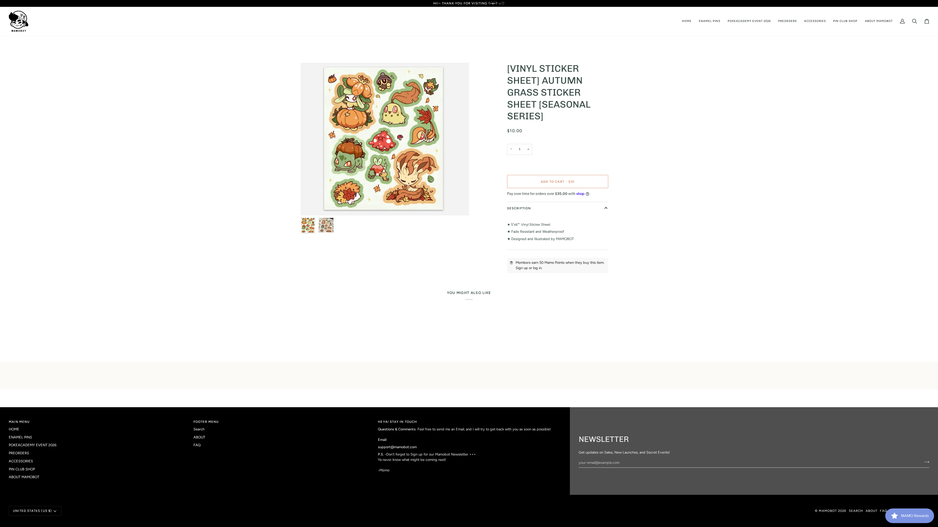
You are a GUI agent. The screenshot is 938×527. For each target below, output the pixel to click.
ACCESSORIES (21, 461)
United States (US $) (32, 511)
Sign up (522, 268)
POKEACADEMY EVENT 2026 (32, 445)
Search (198, 429)
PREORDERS (19, 453)
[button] (709, 21)
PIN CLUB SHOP (22, 469)
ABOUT (199, 437)
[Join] (925, 462)
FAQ (197, 445)
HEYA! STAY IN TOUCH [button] (397, 422)
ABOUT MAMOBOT (24, 477)
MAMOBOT (828, 511)
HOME (14, 429)
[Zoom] (385, 139)
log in (537, 268)
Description (519, 208)
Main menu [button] (19, 422)
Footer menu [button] (206, 422)
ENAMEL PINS (20, 437)
